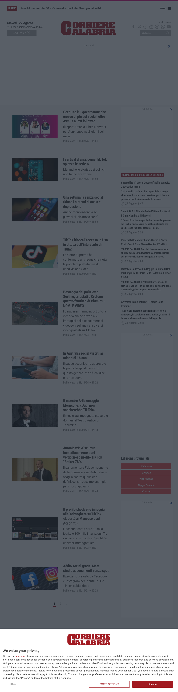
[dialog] (89, 660)
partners (20, 656)
